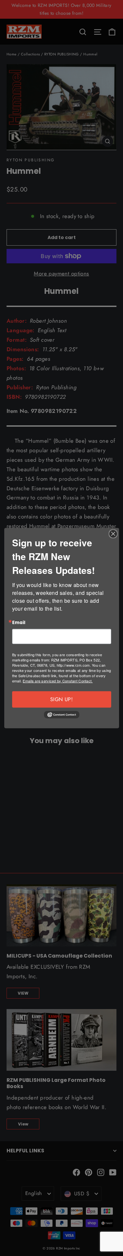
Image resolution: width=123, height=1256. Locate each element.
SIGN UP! (61, 699)
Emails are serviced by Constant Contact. (57, 680)
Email (18, 622)
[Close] (113, 534)
